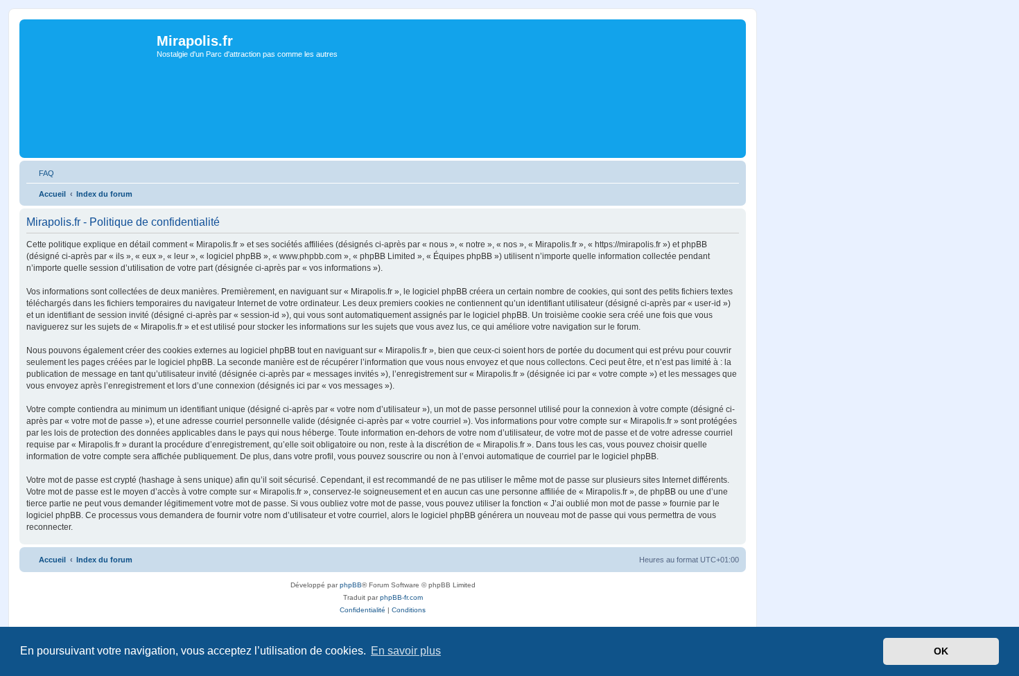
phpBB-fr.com (401, 597)
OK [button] (941, 651)
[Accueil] (90, 70)
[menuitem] (40, 173)
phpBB (351, 585)
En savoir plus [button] (406, 651)
